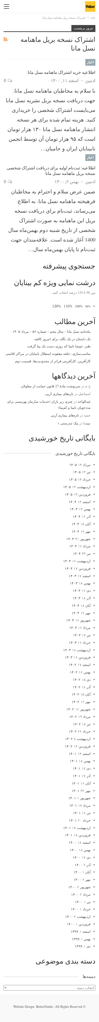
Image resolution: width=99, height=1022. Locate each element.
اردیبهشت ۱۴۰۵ (77, 487)
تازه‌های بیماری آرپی (59, 393)
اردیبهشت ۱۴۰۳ (77, 650)
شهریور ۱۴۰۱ (79, 798)
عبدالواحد (84, 401)
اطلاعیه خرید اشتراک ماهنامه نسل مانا (61, 72)
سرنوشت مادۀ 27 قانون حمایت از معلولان (50, 386)
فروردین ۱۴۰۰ (79, 924)
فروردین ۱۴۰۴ (78, 568)
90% (88, 306)
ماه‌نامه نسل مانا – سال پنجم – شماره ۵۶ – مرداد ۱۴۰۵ (51, 331)
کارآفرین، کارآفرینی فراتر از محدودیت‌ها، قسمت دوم (53, 361)
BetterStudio (44, 1006)
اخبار (90, 62)
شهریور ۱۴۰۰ (79, 887)
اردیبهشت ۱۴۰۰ (78, 916)
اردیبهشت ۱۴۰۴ (77, 561)
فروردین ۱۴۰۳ (78, 657)
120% (56, 306)
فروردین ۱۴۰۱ (78, 835)
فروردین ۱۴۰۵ (78, 494)
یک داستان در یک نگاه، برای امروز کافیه (62, 339)
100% (79, 306)
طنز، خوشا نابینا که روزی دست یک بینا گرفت (59, 346)
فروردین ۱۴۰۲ (78, 746)
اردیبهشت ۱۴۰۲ (78, 738)
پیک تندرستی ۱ (67, 423)
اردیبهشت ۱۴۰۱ (77, 827)
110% (68, 306)
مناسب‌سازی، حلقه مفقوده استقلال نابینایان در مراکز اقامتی (48, 353)
